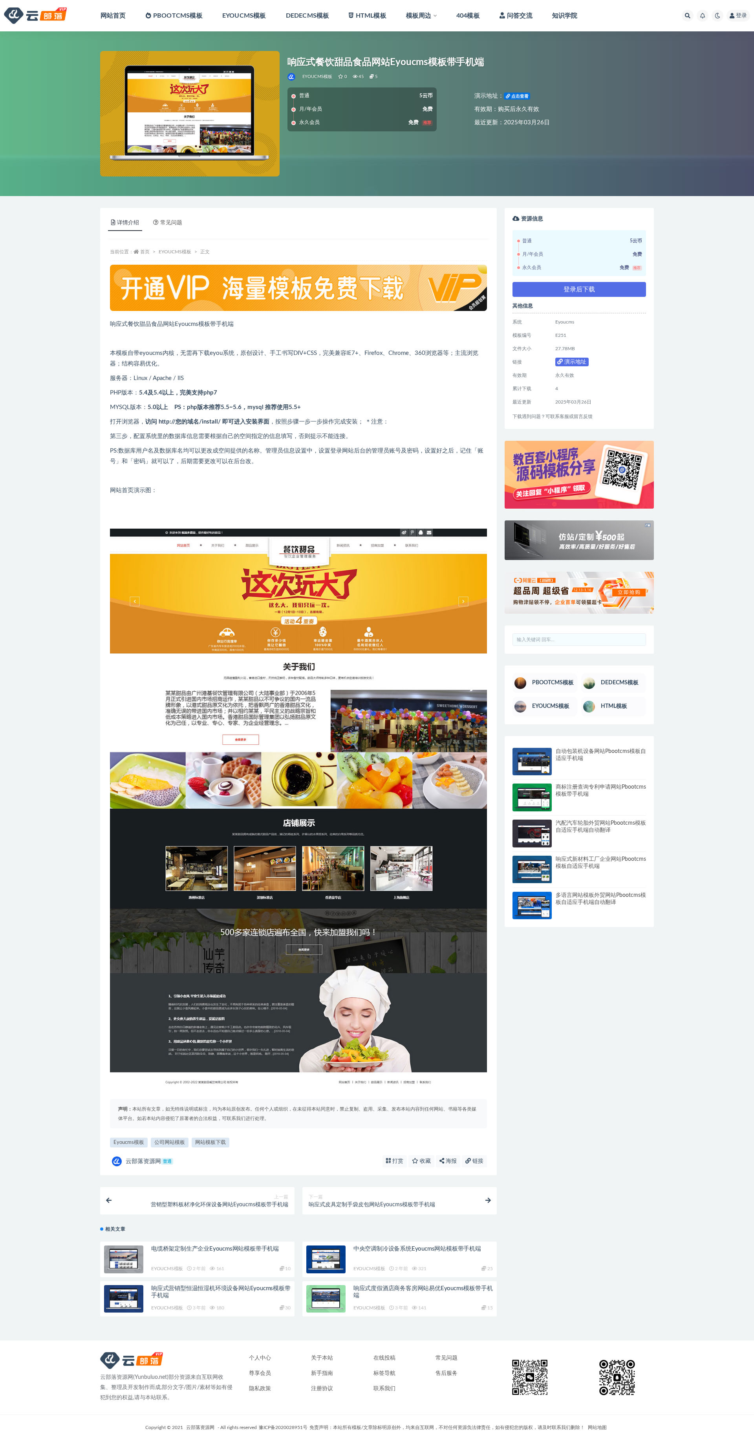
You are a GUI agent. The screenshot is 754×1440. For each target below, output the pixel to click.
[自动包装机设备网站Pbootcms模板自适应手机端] (532, 762)
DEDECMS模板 (307, 16)
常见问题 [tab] (171, 222)
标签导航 (384, 1373)
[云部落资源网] (291, 77)
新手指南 (322, 1373)
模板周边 (419, 16)
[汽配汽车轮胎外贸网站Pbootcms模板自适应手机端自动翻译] (532, 833)
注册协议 (322, 1388)
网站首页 (113, 16)
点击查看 (519, 96)
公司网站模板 (169, 1142)
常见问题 (447, 1358)
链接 (477, 1161)
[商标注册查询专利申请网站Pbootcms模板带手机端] (532, 797)
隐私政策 (260, 1388)
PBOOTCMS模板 (178, 16)
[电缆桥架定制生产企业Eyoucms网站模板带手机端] (123, 1259)
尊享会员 (260, 1373)
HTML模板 (371, 16)
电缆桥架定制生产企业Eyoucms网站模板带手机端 (215, 1249)
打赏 (397, 1161)
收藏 (424, 1161)
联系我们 (384, 1388)
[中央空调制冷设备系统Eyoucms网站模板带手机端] (326, 1259)
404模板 (468, 16)
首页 (145, 251)
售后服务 (447, 1373)
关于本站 (322, 1358)
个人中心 (260, 1358)
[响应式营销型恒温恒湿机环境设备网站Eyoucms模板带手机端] (123, 1299)
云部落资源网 (149, 1161)
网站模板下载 (210, 1142)
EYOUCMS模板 (244, 16)
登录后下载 (579, 289)
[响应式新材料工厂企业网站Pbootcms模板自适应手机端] (532, 870)
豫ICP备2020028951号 (283, 1427)
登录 (741, 15)
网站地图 (597, 1427)
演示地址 (574, 362)
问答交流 (520, 16)
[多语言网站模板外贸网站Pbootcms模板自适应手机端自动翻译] (532, 906)
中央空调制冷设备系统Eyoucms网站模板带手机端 (417, 1249)
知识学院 (565, 16)
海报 (450, 1161)
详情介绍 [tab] (128, 222)
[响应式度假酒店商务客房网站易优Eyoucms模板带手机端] (326, 1299)
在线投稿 (384, 1358)
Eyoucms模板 (128, 1142)
